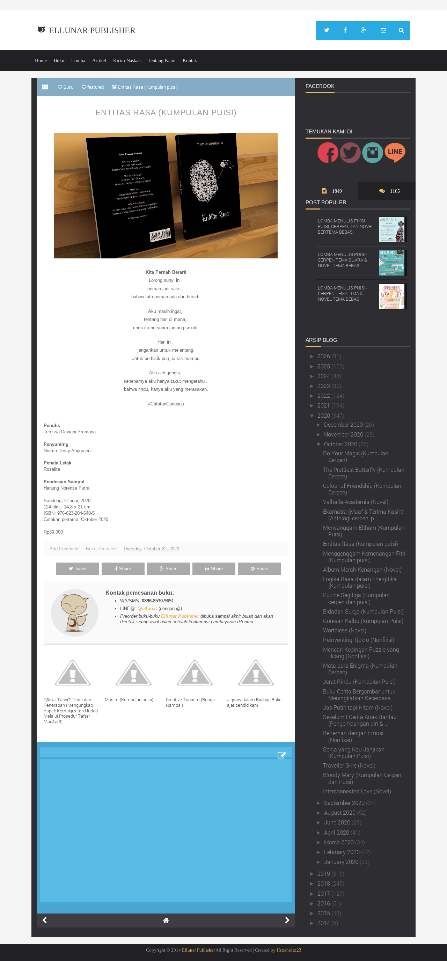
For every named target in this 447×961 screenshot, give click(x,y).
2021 (324, 405)
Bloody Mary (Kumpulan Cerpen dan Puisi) (362, 778)
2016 (324, 903)
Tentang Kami (162, 60)
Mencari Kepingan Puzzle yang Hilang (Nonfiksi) (361, 653)
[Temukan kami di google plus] (364, 30)
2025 (324, 366)
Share (125, 568)
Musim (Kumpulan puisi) (129, 699)
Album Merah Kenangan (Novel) (362, 569)
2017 (324, 893)
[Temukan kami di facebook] (345, 30)
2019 (324, 873)
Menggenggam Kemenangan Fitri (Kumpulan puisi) (364, 557)
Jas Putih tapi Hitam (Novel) (358, 707)
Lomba (78, 60)
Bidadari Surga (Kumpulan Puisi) (363, 611)
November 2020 (344, 434)
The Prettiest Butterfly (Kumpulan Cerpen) (363, 473)
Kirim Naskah (127, 60)
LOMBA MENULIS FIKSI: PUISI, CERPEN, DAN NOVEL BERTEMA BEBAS (346, 226)
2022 (324, 395)
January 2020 (342, 861)
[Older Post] (287, 920)
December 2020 (344, 424)
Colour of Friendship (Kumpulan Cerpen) (362, 489)
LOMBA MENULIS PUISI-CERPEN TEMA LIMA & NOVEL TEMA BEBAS (342, 293)
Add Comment (64, 548)
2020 (324, 415)
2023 (324, 385)
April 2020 (337, 832)
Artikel (99, 60)
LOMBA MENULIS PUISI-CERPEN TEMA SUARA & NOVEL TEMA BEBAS (342, 259)
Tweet (81, 568)
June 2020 (338, 822)
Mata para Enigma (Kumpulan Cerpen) (360, 669)
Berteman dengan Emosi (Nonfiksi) (353, 736)
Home (41, 60)
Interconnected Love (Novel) (357, 791)
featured (107, 548)
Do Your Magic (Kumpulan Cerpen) (355, 456)
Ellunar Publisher (92, 30)
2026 (324, 356)
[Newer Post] (44, 920)
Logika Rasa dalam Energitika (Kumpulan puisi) (360, 582)
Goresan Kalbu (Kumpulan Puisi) (363, 620)
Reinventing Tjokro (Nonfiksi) (358, 639)
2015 (324, 913)
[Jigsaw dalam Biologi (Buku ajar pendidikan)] (257, 673)
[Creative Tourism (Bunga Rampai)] (196, 673)
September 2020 (345, 802)
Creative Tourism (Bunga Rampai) (190, 702)
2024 (324, 376)
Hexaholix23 (289, 950)
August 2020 (340, 812)
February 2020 (342, 852)
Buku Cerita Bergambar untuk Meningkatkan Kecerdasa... (359, 695)
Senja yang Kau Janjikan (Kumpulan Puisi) (353, 753)
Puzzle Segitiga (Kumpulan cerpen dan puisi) (356, 598)
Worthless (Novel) (344, 630)
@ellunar (147, 608)
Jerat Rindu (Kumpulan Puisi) (359, 681)
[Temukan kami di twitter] (327, 30)
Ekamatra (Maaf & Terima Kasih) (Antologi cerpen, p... (363, 515)
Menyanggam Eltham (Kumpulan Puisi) (364, 531)
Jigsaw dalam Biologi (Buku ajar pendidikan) (254, 702)
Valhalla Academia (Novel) (355, 501)
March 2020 (339, 842)
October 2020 (341, 444)
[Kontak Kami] (383, 30)
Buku (59, 60)
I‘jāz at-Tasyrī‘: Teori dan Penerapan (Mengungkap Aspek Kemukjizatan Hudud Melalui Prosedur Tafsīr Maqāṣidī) (71, 710)
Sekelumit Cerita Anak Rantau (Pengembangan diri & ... (360, 720)
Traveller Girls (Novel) (349, 765)
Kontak (190, 60)
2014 (324, 922)
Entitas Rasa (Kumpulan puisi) (166, 112)
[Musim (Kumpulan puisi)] (135, 673)
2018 (324, 883)
